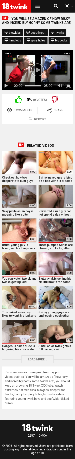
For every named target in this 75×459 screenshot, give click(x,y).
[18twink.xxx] (37, 427)
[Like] (18, 102)
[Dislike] (55, 102)
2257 (31, 435)
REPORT (40, 119)
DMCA (43, 435)
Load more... (37, 359)
